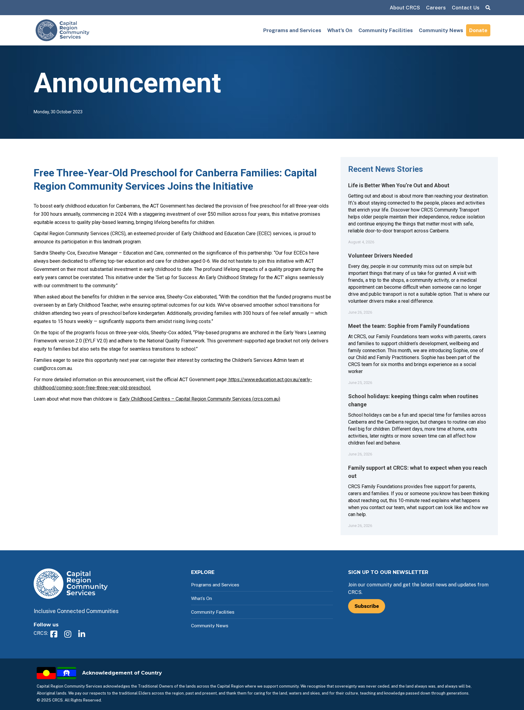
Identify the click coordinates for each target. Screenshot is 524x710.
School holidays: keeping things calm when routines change (413, 400)
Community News (441, 30)
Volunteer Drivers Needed (380, 255)
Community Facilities (385, 30)
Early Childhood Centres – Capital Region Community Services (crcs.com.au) (199, 399)
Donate (478, 30)
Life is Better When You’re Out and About (398, 185)
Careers (436, 8)
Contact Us (465, 8)
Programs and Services (292, 30)
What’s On (339, 30)
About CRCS (405, 8)
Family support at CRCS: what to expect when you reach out (417, 472)
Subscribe (366, 606)
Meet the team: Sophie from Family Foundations (408, 326)
